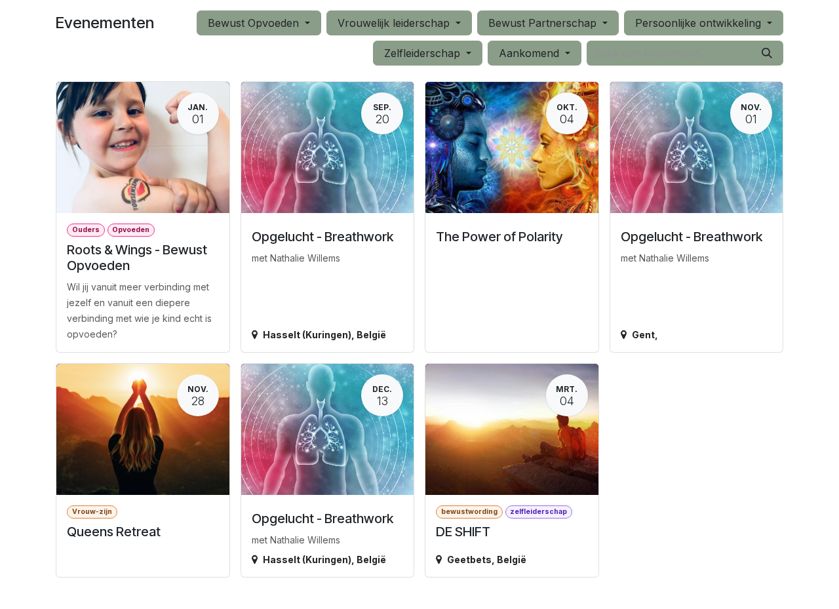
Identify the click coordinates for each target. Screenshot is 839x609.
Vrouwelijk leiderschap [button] (395, 22)
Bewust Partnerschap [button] (544, 22)
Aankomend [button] (530, 53)
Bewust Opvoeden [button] (255, 22)
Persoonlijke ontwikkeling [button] (699, 22)
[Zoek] (767, 53)
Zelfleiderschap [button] (423, 53)
